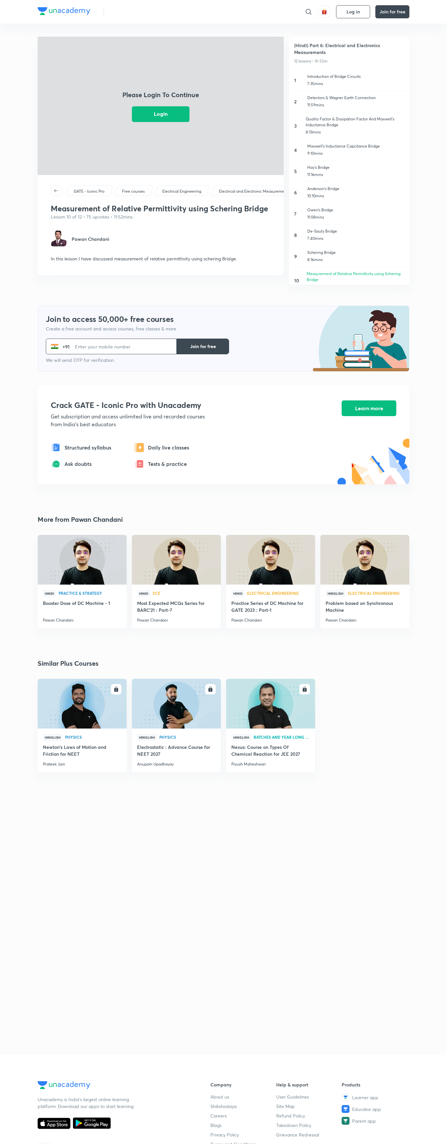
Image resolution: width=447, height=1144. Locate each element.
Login (161, 113)
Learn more (369, 408)
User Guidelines (292, 1097)
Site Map (285, 1106)
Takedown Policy (293, 1125)
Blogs (216, 1125)
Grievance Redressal (297, 1135)
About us (219, 1097)
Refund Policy (290, 1116)
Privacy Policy (224, 1135)
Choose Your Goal (138, 11)
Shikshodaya (223, 1106)
